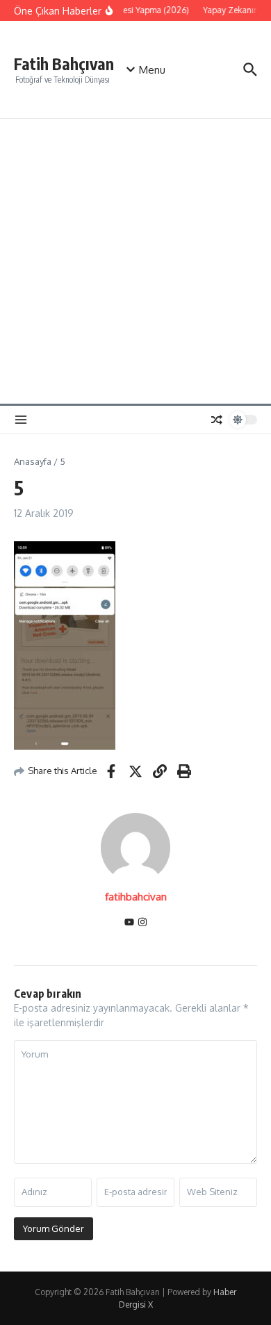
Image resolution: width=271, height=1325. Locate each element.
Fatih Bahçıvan (64, 64)
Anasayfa (32, 461)
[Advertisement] (135, 261)
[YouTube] (129, 923)
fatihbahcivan (136, 896)
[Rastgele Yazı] (216, 419)
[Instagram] (142, 923)
